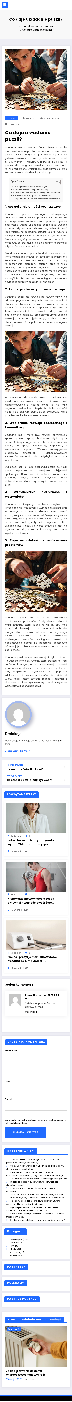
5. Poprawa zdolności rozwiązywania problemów (36, 199)
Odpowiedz (31, 1011)
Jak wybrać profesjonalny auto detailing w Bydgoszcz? (38, 1178)
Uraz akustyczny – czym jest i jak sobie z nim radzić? (37, 1197)
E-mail (8, 1099)
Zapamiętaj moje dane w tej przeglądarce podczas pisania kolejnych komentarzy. (35, 1121)
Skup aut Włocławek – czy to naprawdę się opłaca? (36, 1194)
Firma (13, 1245)
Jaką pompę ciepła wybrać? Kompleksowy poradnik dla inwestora (34, 1373)
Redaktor (16, 894)
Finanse (14, 1242)
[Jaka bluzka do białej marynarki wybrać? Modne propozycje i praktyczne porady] (36, 818)
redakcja (30, 118)
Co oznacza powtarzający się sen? (30, 780)
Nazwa (8, 1081)
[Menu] (5, 5)
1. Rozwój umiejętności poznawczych (29, 186)
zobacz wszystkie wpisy (17, 751)
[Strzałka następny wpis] (64, 780)
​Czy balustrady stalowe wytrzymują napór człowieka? (37, 1220)
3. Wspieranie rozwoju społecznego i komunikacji (36, 193)
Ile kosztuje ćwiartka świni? (25, 769)
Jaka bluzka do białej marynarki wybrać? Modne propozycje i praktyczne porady (31, 842)
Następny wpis (14, 775)
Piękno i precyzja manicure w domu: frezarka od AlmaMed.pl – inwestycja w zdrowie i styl (33, 959)
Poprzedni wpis (15, 765)
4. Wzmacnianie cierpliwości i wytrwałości (33, 196)
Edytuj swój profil (54, 740)
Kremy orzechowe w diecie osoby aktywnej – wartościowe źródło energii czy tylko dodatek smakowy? (31, 901)
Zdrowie (14, 1255)
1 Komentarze (14, 124)
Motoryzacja (16, 1252)
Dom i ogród (16, 1239)
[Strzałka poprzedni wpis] (64, 767)
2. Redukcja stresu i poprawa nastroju (31, 190)
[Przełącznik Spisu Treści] (56, 182)
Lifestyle (11, 118)
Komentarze (11, 1050)
